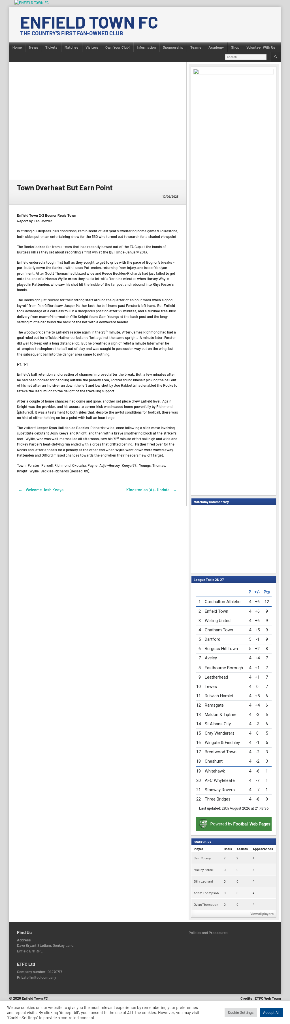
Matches (71, 47)
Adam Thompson (206, 893)
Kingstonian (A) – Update (151, 489)
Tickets (51, 47)
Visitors (92, 47)
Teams (195, 47)
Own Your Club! (117, 47)
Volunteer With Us (260, 47)
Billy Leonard (203, 881)
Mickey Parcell (204, 870)
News (33, 47)
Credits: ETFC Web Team (260, 998)
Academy (216, 47)
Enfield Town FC (89, 22)
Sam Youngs (202, 858)
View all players (262, 914)
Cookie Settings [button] (240, 1012)
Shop (235, 47)
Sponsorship (173, 47)
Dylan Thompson (206, 904)
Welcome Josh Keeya (40, 489)
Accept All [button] (271, 1012)
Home (17, 47)
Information (146, 47)
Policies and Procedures (208, 932)
